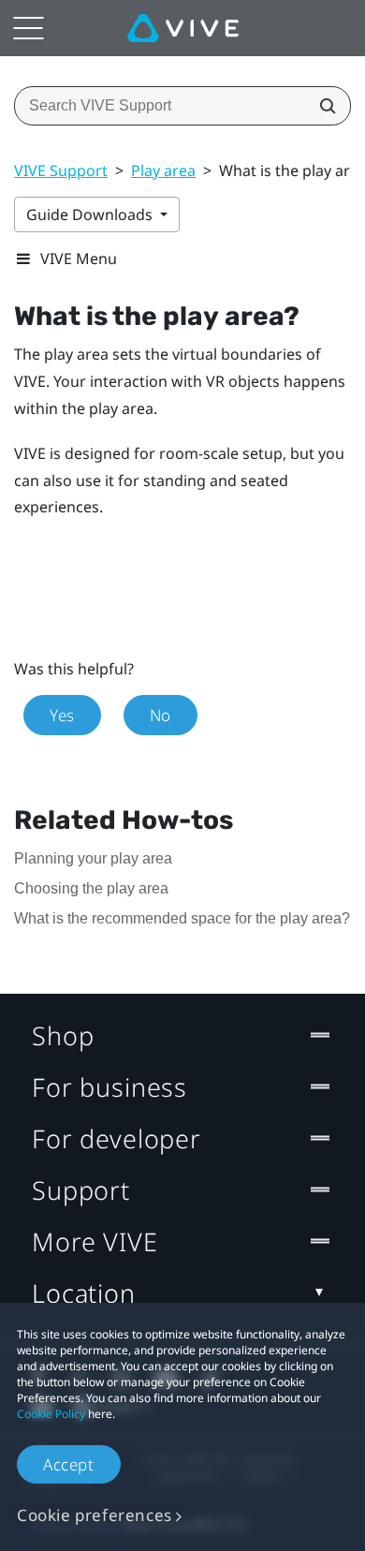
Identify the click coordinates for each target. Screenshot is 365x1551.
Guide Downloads (91, 214)
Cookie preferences (94, 1515)
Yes (62, 715)
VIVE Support (61, 170)
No (160, 715)
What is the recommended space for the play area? (182, 918)
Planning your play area (93, 858)
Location (84, 1293)
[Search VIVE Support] (322, 106)
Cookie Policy (51, 1414)
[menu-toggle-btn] (28, 28)
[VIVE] (183, 28)
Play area (163, 170)
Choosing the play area (91, 888)
